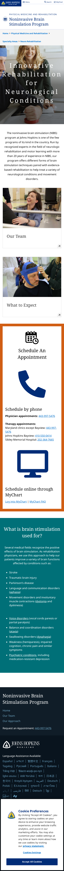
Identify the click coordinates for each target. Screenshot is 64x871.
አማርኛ (20, 761)
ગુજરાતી (35, 786)
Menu (26, 2)
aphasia (15, 592)
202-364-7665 (45, 439)
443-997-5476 (47, 416)
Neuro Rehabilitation (30, 41)
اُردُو (6, 790)
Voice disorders (19, 618)
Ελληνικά (20, 786)
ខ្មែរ (47, 790)
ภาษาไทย (49, 786)
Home (5, 33)
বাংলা (40, 776)
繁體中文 (33, 761)
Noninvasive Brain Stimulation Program (29, 21)
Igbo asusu (9, 776)
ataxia (13, 631)
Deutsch (52, 781)
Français (47, 761)
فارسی (17, 790)
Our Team (9, 716)
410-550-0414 (43, 435)
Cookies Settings (32, 852)
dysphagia (43, 636)
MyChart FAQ (38, 501)
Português (36, 766)
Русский (21, 766)
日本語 (50, 776)
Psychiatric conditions (22, 655)
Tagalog (7, 766)
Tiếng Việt (9, 771)
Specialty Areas (10, 41)
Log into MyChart (16, 501)
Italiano (52, 766)
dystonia (41, 601)
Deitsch (37, 790)
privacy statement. (33, 846)
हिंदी (27, 790)
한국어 (7, 781)
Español (7, 761)
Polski (6, 786)
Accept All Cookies (32, 861)
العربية (39, 781)
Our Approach (11, 721)
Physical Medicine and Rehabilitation (33, 14)
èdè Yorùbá (27, 776)
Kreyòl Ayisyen (23, 781)
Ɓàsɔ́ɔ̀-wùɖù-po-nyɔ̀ (30, 771)
